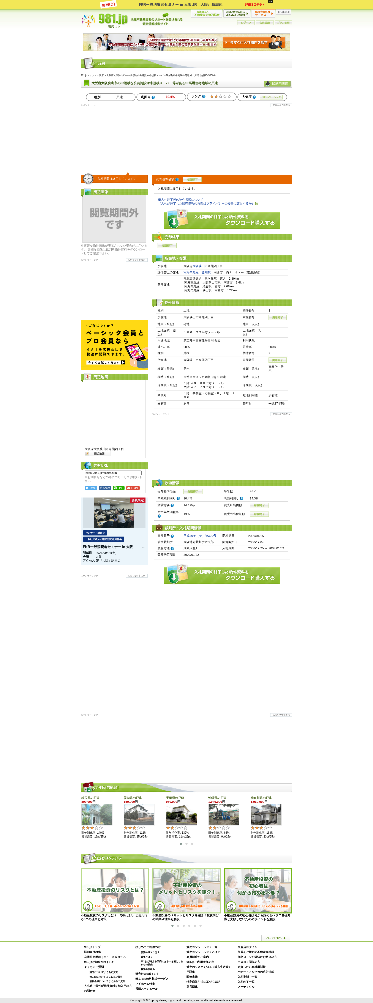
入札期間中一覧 (247, 976)
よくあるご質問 (94, 966)
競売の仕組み (148, 969)
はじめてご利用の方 (148, 947)
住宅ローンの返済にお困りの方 (257, 957)
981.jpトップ (132, 20)
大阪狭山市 (200, 266)
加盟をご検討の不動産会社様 (256, 952)
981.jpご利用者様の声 (200, 962)
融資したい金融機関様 (252, 966)
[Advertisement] (186, 137)
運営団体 (192, 986)
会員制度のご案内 (197, 957)
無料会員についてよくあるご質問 (107, 981)
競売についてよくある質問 (104, 972)
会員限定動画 (92, 957)
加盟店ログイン (247, 947)
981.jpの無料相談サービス (152, 978)
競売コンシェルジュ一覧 (201, 947)
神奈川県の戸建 (261, 798)
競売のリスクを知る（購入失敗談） (208, 966)
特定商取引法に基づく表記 (203, 981)
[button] (180, 844)
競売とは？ (147, 957)
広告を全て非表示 (281, 105)
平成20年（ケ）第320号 (199, 535)
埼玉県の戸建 (90, 798)
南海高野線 (191, 272)
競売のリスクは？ (150, 952)
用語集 (190, 971)
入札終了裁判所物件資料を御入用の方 (108, 985)
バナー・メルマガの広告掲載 (256, 971)
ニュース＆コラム (114, 957)
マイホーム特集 (145, 983)
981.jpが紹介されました (99, 962)
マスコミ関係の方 (249, 962)
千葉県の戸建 (175, 798)
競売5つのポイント (147, 973)
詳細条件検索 (92, 952)
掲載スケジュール (146, 988)
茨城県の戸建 (133, 798)
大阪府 (100, 75)
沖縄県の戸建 (217, 798)
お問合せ (89, 990)
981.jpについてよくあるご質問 (106, 976)
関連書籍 (192, 976)
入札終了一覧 (246, 981)
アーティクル (246, 986)
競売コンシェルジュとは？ (203, 952)
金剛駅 (206, 272)
